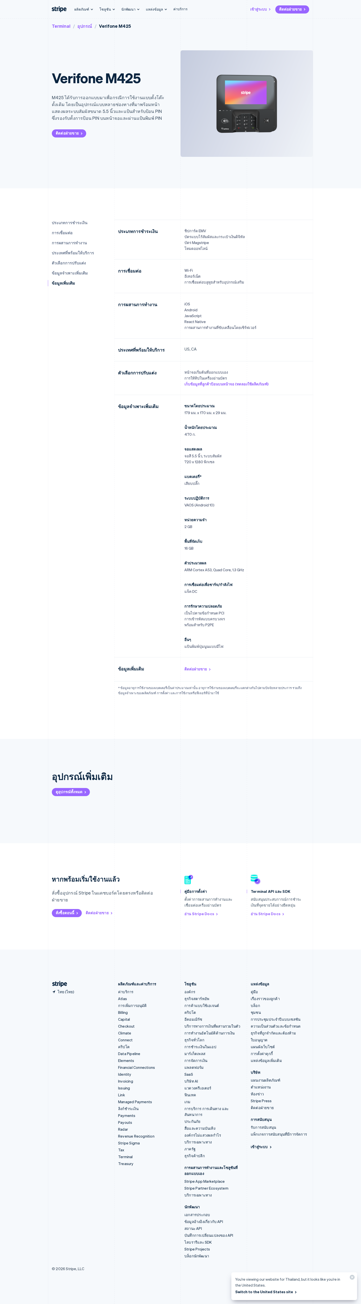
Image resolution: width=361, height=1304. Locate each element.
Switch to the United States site (264, 1291)
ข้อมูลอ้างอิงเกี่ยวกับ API (203, 1221)
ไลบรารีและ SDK (198, 1242)
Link (121, 1094)
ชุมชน (256, 1012)
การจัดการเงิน (195, 1060)
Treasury (126, 1163)
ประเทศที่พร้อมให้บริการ (73, 252)
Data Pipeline (129, 1053)
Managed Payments (135, 1101)
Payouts (125, 1122)
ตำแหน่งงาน (261, 1087)
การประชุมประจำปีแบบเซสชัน (275, 1019)
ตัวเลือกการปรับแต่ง (69, 262)
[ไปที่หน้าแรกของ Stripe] (57, 984)
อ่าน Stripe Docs (199, 913)
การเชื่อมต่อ (62, 232)
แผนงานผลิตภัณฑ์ (265, 1080)
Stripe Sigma (129, 1143)
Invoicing (125, 1081)
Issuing (124, 1088)
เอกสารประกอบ (197, 1214)
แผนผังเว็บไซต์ (263, 1046)
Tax (121, 1149)
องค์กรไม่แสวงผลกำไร (202, 1135)
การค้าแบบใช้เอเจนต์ (201, 1005)
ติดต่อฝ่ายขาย (290, 9)
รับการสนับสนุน (263, 1127)
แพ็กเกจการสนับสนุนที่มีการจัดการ (279, 1134)
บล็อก (255, 1005)
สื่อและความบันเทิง (199, 1128)
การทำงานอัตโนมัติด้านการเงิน (209, 1033)
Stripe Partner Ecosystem (206, 1188)
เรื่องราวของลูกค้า (265, 998)
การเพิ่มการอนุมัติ (132, 1005)
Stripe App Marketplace (204, 1181)
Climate (124, 1033)
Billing (123, 1012)
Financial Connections (136, 1067)
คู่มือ (254, 991)
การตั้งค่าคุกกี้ (262, 1053)
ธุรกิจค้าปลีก (194, 1155)
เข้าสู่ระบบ (258, 9)
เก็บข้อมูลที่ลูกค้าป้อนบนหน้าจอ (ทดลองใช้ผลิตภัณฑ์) (226, 383)
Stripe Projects (197, 1249)
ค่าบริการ (180, 9)
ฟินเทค (190, 1094)
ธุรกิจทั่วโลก (194, 1039)
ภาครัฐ (189, 1148)
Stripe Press (261, 1100)
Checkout (126, 1026)
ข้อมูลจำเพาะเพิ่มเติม (70, 272)
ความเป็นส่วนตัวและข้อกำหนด (276, 1026)
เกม (187, 1101)
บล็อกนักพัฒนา (196, 1255)
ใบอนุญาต (259, 1039)
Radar (123, 1129)
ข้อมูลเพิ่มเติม (63, 282)
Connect (125, 1039)
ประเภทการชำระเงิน (69, 222)
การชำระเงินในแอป (200, 1046)
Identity (124, 1074)
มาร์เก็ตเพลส (194, 1053)
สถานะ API (193, 1228)
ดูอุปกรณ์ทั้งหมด (69, 791)
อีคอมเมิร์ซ (193, 1019)
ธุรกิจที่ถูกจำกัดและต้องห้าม (273, 1033)
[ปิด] (351, 1278)
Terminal (61, 26)
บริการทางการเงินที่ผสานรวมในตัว (212, 1026)
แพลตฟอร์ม (194, 1067)
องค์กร (189, 991)
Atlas (122, 998)
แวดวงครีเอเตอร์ (197, 1088)
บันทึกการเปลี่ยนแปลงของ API (208, 1235)
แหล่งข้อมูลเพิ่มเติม (266, 1060)
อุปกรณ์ (84, 26)
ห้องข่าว (257, 1093)
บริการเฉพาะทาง (198, 1142)
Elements (126, 1060)
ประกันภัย (192, 1121)
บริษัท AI (191, 1081)
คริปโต (124, 1046)
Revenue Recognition (136, 1136)
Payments (127, 1115)
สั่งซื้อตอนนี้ (65, 912)
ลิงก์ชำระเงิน (128, 1108)
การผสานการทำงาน (69, 242)
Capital (124, 1019)
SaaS (188, 1074)
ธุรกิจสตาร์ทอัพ (196, 998)
